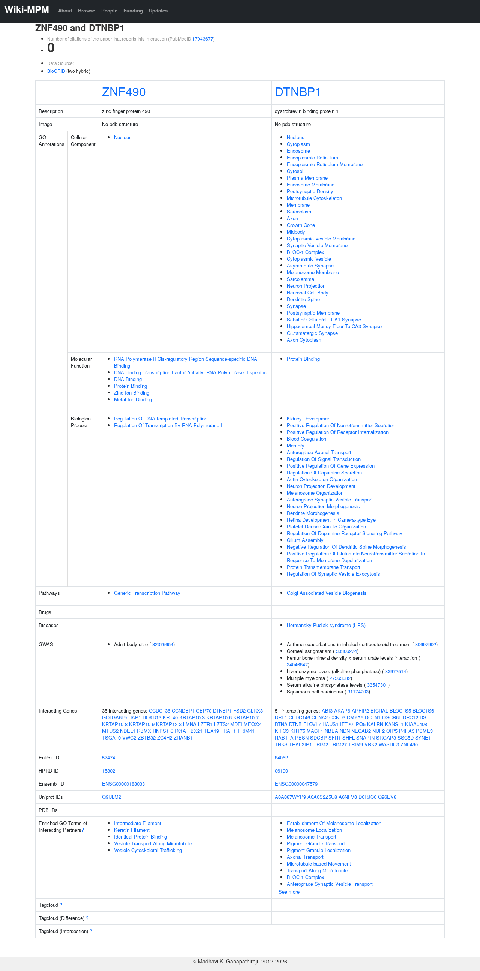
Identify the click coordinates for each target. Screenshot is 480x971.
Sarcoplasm (300, 211)
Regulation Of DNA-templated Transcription (160, 418)
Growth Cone (301, 224)
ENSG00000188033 (123, 783)
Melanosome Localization (314, 829)
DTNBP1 (298, 90)
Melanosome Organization (315, 492)
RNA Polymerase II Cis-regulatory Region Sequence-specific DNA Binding (185, 362)
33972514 (395, 671)
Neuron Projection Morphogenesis (323, 506)
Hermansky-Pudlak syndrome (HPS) (326, 625)
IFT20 (346, 724)
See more (289, 891)
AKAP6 (342, 710)
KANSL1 (394, 724)
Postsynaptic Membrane (313, 312)
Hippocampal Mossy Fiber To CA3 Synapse (334, 326)
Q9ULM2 (111, 796)
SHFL (348, 737)
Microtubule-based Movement (319, 863)
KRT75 (297, 730)
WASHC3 (389, 744)
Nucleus (123, 137)
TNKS (281, 744)
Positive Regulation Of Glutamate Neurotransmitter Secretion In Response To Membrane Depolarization (356, 557)
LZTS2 (221, 724)
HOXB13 (151, 717)
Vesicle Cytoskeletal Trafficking (148, 850)
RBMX (144, 730)
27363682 (340, 677)
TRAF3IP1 (300, 744)
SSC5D (406, 737)
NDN (345, 730)
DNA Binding (128, 379)
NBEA (331, 730)
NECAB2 (361, 730)
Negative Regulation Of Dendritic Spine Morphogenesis (346, 546)
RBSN (302, 737)
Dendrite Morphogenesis (313, 512)
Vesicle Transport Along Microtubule (153, 843)
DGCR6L (391, 717)
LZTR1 (205, 724)
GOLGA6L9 (114, 717)
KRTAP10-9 (141, 724)
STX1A (178, 730)
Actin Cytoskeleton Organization (322, 479)
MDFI (236, 724)
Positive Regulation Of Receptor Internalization (337, 431)
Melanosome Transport (311, 836)
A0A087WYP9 (290, 796)
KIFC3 (282, 730)
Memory (295, 445)
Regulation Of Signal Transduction (324, 458)
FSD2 (239, 710)
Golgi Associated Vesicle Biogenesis (327, 592)
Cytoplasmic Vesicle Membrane (321, 238)
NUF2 (378, 730)
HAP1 (134, 717)
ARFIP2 (360, 710)
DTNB (295, 724)
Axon (292, 218)
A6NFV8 (348, 796)
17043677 (202, 38)
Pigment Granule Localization (319, 850)
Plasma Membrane (307, 177)
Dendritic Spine (303, 299)
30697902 (425, 644)
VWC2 (129, 737)
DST (424, 717)
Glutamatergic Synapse (312, 332)
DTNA (281, 724)
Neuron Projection (306, 285)
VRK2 (370, 744)
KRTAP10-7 (246, 717)
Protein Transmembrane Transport (323, 566)
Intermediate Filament (137, 823)
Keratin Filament (132, 829)
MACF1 (315, 730)
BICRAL (379, 710)
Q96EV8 (387, 796)
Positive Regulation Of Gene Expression (331, 465)
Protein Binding (130, 385)
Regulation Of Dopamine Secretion (324, 472)
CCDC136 (159, 710)
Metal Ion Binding (133, 399)
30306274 (346, 650)
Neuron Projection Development (321, 485)
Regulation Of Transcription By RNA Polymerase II (169, 425)
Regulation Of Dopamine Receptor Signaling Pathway (344, 533)
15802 (108, 770)
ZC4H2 (164, 737)
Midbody (296, 231)
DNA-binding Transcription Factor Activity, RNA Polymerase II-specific (190, 372)
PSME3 (424, 730)
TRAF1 (228, 730)
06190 (281, 770)
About (65, 10)
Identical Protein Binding (140, 836)
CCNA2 (320, 717)
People (109, 10)
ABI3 (327, 710)
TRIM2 (321, 744)
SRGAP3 (386, 737)
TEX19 (211, 730)
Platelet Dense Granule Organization (326, 526)
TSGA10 (111, 737)
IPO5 (360, 724)
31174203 (358, 691)
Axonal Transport (305, 856)
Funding (133, 10)
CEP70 (204, 710)
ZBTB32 (147, 737)
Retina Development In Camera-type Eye (331, 519)
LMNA (189, 724)
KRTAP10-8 (115, 724)
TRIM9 (355, 744)
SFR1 (334, 737)
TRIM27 (338, 744)
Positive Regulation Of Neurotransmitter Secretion (341, 425)
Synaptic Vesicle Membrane (317, 245)
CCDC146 (299, 717)
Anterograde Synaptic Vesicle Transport (330, 499)
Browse (86, 10)
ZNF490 (124, 90)
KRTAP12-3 (169, 724)
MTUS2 (110, 730)
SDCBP (318, 737)
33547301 (377, 684)
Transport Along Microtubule (317, 870)
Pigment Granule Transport (316, 843)
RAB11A (284, 737)
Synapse (296, 305)
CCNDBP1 (183, 710)
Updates (158, 10)
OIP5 (392, 730)
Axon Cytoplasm (305, 339)
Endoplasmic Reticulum (312, 157)
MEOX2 (252, 724)
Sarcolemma (300, 278)
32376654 (162, 644)
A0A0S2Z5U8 (322, 796)
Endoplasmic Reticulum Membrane (325, 164)
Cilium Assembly (305, 539)
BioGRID (56, 71)
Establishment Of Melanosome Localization (334, 823)
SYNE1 (423, 737)
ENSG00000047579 (296, 783)
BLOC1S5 (400, 710)
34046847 (297, 664)
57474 (108, 757)
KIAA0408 (416, 724)
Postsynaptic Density (310, 191)
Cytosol (295, 170)
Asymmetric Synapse (310, 265)
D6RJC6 (367, 796)
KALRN (375, 724)
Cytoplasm (298, 143)
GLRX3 (255, 710)
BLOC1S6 (423, 710)
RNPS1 (161, 730)
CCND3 (337, 717)
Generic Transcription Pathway (147, 592)
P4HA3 (406, 730)
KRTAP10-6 (219, 717)
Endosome (298, 150)
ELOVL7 (312, 724)
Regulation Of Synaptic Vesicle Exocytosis (333, 573)
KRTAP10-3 (192, 717)
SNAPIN (365, 737)
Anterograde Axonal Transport (319, 452)
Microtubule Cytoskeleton (314, 197)
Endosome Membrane (310, 184)
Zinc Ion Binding (131, 392)
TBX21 (195, 730)
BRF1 (281, 717)
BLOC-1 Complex (305, 251)
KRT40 (170, 717)
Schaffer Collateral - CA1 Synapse (324, 319)
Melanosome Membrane (313, 272)
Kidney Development (309, 418)
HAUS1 (330, 724)
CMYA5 (355, 717)
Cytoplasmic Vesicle (309, 258)
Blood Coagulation (306, 438)
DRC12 (410, 717)
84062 (281, 757)
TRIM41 (246, 730)
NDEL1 (127, 730)
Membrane (298, 204)
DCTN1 (373, 717)
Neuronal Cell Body (307, 292)
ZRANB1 (183, 737)
